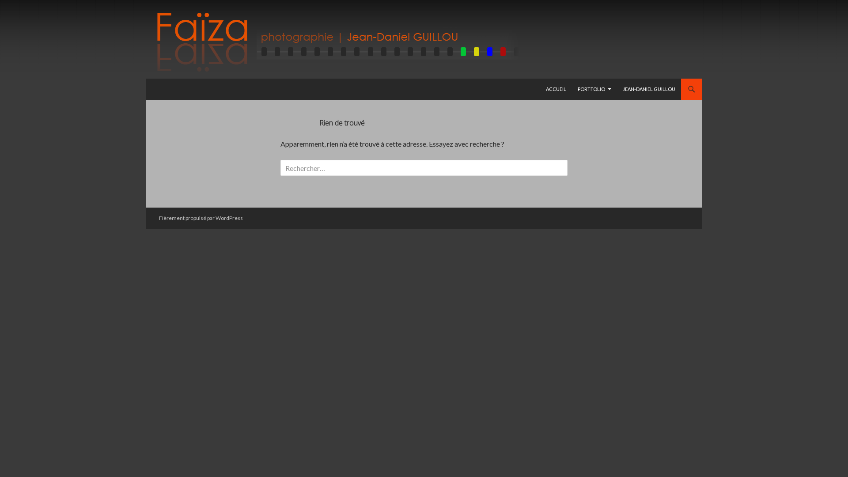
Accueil (556, 89)
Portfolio (591, 89)
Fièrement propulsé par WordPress (201, 218)
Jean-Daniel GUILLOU (649, 89)
